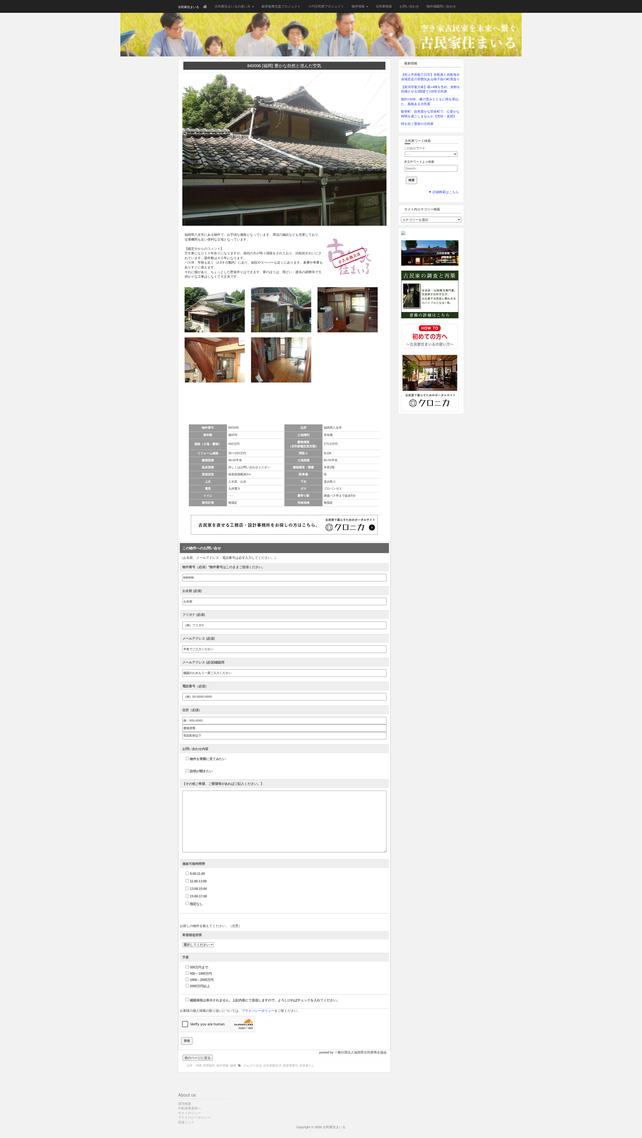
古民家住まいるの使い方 (233, 6)
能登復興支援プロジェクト (281, 6)
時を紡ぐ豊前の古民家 (417, 123)
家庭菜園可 (290, 1065)
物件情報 (359, 6)
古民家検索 (384, 6)
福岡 (233, 1065)
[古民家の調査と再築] (430, 294)
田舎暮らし (306, 1065)
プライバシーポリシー (258, 1011)
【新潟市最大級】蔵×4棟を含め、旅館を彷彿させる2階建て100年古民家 (430, 89)
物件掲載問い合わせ (441, 6)
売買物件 (209, 1065)
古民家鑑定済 (272, 1065)
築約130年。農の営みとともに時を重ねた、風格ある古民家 (429, 101)
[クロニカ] (430, 382)
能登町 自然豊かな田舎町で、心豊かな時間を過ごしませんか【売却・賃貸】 (430, 113)
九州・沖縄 (193, 1065)
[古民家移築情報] (430, 252)
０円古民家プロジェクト (326, 6)
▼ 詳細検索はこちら (443, 192)
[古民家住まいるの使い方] (430, 335)
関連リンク (186, 1122)
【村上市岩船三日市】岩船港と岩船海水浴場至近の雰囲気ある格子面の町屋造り (430, 77)
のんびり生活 (253, 1065)
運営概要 (184, 1103)
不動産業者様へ (189, 1108)
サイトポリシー (189, 1112)
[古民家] (403, 232)
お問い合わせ (409, 6)
